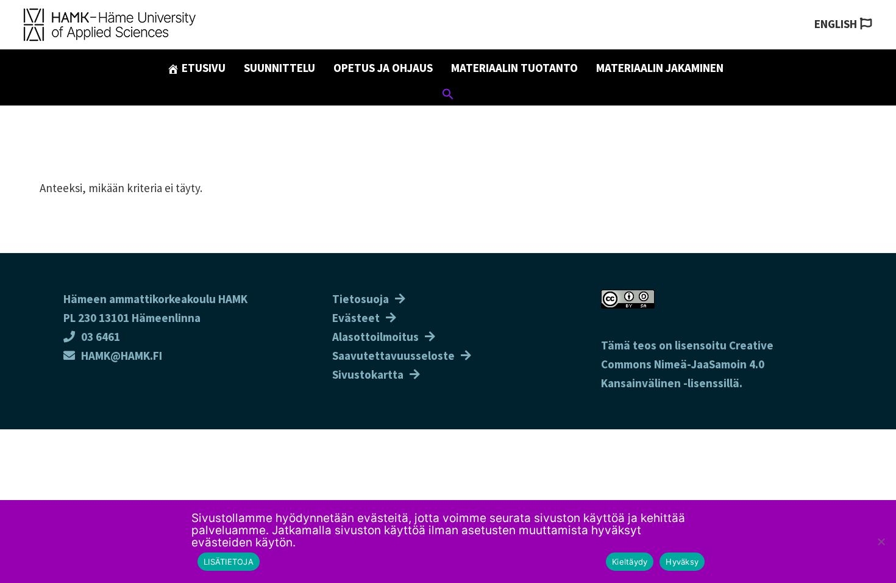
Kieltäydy (629, 562)
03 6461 (100, 336)
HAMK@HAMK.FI (121, 355)
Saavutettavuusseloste (393, 355)
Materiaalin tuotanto (514, 67)
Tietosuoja (360, 299)
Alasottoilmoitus (375, 336)
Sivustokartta (368, 374)
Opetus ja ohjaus (383, 67)
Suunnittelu (279, 67)
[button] (448, 95)
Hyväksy (682, 562)
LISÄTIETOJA (229, 562)
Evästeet (356, 317)
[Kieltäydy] (881, 541)
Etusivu (202, 67)
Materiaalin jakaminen (660, 67)
